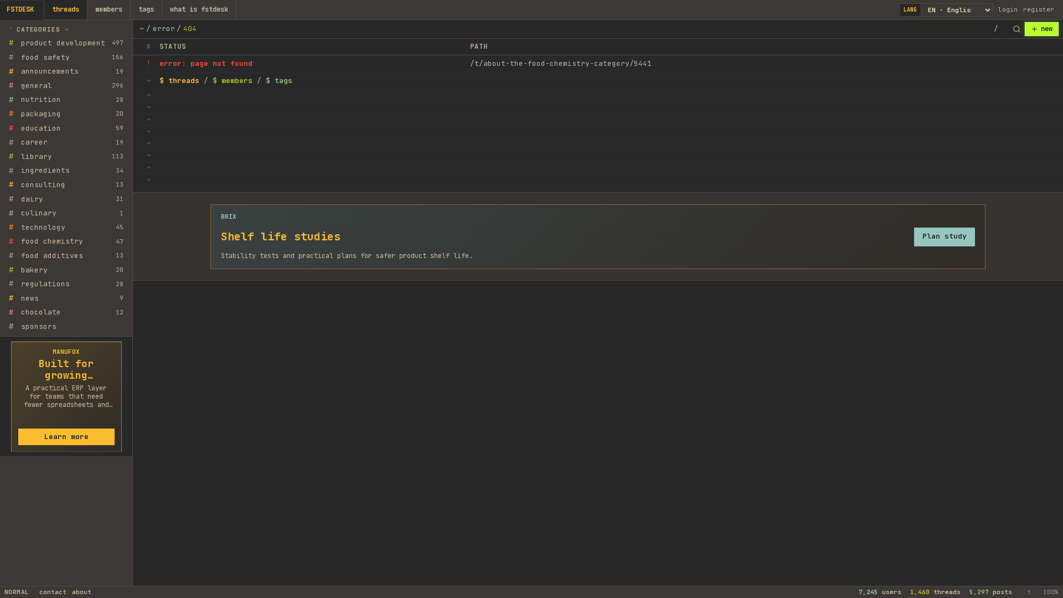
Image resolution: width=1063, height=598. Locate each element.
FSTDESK (20, 9)
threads (65, 9)
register (1038, 9)
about (81, 592)
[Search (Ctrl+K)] (1016, 29)
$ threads (179, 80)
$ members (232, 80)
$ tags (279, 80)
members (108, 9)
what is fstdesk (199, 9)
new (1046, 28)
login (1008, 9)
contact (52, 592)
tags (146, 9)
